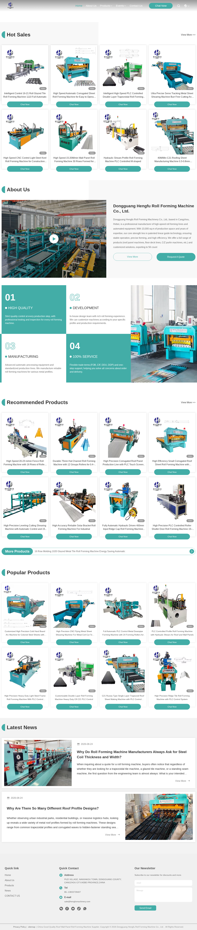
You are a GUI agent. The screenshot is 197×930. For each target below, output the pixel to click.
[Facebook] (67, 909)
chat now (24, 104)
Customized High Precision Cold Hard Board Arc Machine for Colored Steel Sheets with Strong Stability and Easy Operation (25, 633)
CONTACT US (12, 896)
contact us (136, 5)
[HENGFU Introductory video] (54, 239)
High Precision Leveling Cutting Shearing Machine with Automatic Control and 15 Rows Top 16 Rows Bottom (25, 527)
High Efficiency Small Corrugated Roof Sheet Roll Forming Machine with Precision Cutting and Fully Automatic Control (172, 463)
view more (188, 35)
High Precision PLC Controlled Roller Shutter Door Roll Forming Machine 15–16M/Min (172, 527)
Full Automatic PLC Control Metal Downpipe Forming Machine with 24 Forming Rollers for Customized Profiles (123, 633)
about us (91, 5)
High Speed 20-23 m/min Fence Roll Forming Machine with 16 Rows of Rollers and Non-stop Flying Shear (25, 463)
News (8, 890)
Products (9, 885)
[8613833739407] (85, 909)
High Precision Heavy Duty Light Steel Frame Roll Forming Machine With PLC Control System (25, 698)
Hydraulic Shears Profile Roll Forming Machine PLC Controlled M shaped (123, 160)
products (105, 5)
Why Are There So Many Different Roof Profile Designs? (53, 808)
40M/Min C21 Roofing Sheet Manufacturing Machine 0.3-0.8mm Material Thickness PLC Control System (172, 160)
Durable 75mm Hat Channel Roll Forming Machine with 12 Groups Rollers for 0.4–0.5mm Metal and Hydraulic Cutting (74, 463)
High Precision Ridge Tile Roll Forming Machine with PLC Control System (172, 697)
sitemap (31, 927)
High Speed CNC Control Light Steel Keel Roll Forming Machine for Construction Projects (24, 160)
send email (145, 908)
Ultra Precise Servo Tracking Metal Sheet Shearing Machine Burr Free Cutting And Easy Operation (172, 95)
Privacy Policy (19, 927)
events (120, 5)
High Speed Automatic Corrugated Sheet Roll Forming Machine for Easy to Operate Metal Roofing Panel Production (74, 95)
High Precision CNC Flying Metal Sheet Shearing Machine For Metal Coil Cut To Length (74, 633)
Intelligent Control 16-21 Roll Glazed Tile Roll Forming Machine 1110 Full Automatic (25, 95)
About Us (9, 880)
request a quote (176, 257)
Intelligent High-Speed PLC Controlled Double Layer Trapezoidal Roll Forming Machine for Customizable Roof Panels (123, 95)
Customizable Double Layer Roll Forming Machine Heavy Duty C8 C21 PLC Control (74, 697)
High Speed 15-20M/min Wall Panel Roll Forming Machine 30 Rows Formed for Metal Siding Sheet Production (74, 160)
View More (181, 781)
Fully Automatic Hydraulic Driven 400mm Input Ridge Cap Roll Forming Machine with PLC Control (123, 527)
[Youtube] (73, 909)
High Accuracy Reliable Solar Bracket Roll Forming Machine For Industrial (74, 527)
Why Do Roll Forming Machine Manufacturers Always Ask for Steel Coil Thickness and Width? (132, 754)
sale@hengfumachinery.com (77, 901)
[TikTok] (79, 909)
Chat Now (161, 5)
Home (78, 5)
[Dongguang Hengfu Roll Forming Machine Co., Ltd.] (10, 5)
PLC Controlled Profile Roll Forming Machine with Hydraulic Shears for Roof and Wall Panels (172, 633)
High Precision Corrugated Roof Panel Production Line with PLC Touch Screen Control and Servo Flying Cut (123, 463)
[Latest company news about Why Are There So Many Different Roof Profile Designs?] (159, 817)
